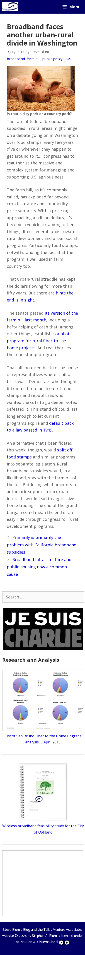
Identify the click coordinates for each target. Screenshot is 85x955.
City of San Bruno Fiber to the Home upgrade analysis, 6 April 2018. (43, 739)
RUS (67, 58)
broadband (16, 58)
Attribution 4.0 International (37, 942)
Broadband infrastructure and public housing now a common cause (39, 567)
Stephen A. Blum (44, 936)
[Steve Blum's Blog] (10, 7)
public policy (52, 58)
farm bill (33, 58)
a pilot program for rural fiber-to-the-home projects (38, 340)
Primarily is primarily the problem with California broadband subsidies (41, 545)
